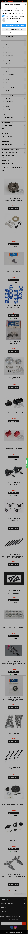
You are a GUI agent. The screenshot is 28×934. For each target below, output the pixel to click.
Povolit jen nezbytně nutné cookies (14, 29)
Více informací (14, 33)
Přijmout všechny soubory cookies (14, 26)
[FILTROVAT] (27, 467)
